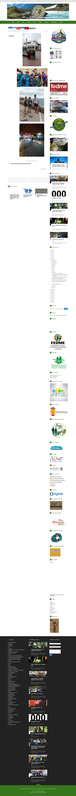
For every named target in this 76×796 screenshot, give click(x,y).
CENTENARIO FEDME (12, 653)
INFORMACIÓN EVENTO (12, 683)
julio (53, 266)
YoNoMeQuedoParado (12, 724)
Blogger (55, 788)
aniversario (10, 646)
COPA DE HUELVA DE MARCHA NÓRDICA (59, 280)
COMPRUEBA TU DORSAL (56, 198)
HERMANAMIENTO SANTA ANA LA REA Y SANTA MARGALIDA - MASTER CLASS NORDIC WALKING (38, 747)
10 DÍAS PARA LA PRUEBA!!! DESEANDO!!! (59, 277)
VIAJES (9, 723)
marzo (53, 272)
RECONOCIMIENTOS (12, 702)
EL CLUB (18, 22)
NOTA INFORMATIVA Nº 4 (56, 284)
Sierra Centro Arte (53, 377)
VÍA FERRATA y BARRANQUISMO (14, 722)
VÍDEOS (34, 22)
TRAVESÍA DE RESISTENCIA (13, 714)
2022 (52, 255)
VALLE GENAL (10, 720)
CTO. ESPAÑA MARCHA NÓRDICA (14, 661)
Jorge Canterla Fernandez (57, 478)
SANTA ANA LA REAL (12, 708)
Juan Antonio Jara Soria (56, 482)
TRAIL (9, 713)
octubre (53, 263)
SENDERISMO (10, 709)
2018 (52, 289)
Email (47, 31)
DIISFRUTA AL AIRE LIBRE (13, 669)
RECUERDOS (52, 613)
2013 (52, 296)
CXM (22, 163)
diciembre (54, 261)
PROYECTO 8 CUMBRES (12, 698)
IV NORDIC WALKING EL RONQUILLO (58, 281)
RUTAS (23, 22)
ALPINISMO (40, 22)
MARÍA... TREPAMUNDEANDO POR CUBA (38, 733)
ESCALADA (10, 675)
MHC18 (9, 691)
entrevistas (10, 674)
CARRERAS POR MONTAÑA (15, 163)
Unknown (53, 485)
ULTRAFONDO (10, 717)
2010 (52, 300)
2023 (52, 254)
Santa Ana (51, 562)
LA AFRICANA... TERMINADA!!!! (57, 273)
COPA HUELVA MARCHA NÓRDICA (14, 659)
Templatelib (44, 792)
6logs (41, 792)
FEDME (9, 680)
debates (9, 665)
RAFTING (10, 701)
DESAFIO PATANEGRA (12, 667)
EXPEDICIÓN (10, 677)
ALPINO (51, 606)
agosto (53, 265)
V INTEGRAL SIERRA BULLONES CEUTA (38, 777)
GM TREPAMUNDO (27, 163)
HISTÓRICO (61, 22)
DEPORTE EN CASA (11, 666)
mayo (53, 269)
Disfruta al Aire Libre (56, 476)
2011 (52, 299)
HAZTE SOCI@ (52, 604)
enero (53, 287)
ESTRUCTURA (52, 603)
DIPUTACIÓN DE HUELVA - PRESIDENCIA (15, 670)
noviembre (54, 262)
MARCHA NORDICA (11, 690)
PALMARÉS (28, 22)
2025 (52, 251)
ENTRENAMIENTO (11, 672)
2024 (52, 252)
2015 (52, 293)
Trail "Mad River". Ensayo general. (58, 239)
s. (8, 706)
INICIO (13, 22)
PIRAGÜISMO (10, 697)
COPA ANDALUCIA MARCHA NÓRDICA (15, 655)
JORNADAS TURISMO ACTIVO (13, 686)
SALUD (9, 707)
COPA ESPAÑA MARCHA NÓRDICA (14, 658)
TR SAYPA (10, 712)
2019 (52, 259)
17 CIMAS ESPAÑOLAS (12, 642)
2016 (52, 292)
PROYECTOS (10, 699)
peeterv (46, 788)
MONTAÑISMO (11, 693)
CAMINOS (10, 648)
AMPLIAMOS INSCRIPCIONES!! (57, 278)
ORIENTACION (11, 696)
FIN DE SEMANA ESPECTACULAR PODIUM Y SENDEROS (60, 275)
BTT (9, 647)
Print (43, 31)
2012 (52, 297)
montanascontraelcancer (12, 692)
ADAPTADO (10, 643)
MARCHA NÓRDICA (54, 22)
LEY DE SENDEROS (11, 687)
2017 (52, 290)
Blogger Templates (33, 792)
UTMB (9, 719)
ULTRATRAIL (10, 718)
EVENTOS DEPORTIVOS (12, 676)
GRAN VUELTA (11, 682)
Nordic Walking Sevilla (54, 376)
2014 (52, 294)
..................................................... (57, 282)
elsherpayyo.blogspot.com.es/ (55, 375)
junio (53, 268)
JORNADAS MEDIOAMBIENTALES (14, 685)
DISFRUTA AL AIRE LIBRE (13, 671)
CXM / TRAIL (52, 608)
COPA (9, 654)
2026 (52, 249)
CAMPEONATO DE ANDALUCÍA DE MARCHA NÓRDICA (16, 650)
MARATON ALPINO (11, 688)
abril (53, 270)
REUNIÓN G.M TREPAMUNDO (13, 704)
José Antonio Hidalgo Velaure (58, 480)
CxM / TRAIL (46, 22)
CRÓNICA (10, 660)
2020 (52, 258)
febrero (53, 286)
